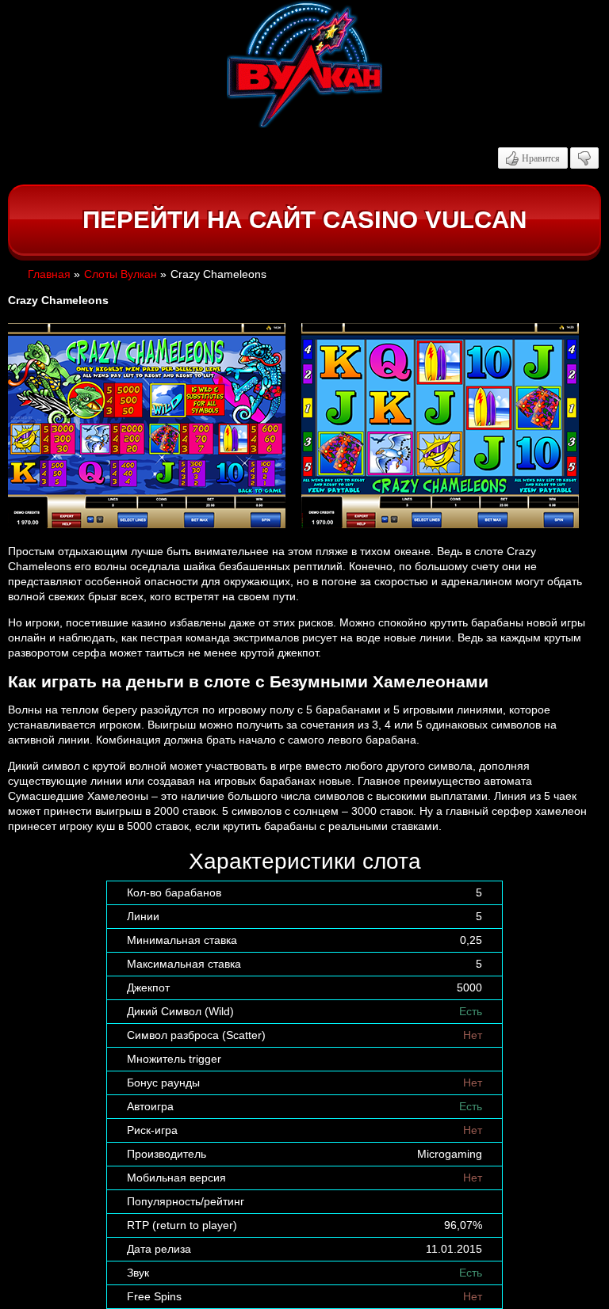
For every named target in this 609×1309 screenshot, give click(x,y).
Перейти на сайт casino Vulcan (304, 220)
